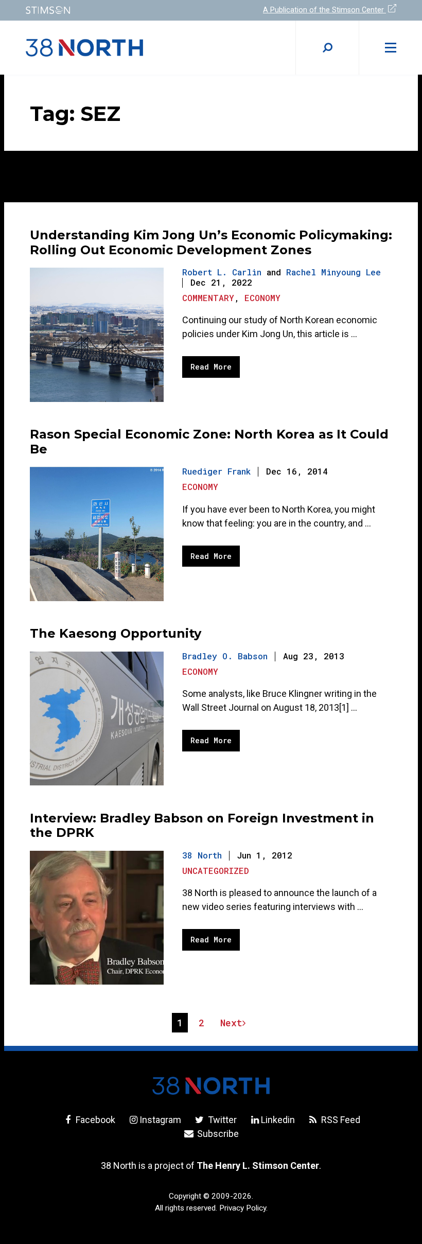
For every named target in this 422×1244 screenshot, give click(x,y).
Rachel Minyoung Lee (333, 272)
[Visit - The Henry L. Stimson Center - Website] (112, 10)
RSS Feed (339, 1119)
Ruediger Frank (216, 471)
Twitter (221, 1119)
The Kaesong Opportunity (115, 633)
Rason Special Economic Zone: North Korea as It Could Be (209, 442)
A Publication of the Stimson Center (324, 10)
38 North (202, 855)
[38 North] (211, 1086)
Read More (211, 367)
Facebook (94, 1119)
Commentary (208, 297)
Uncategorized (215, 870)
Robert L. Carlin (221, 272)
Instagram (160, 1119)
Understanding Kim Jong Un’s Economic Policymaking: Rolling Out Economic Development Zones (211, 242)
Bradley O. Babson (225, 656)
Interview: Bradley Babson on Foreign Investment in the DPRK (202, 825)
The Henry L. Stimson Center (258, 1165)
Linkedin (278, 1119)
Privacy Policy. (243, 1208)
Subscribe (217, 1133)
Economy (262, 297)
